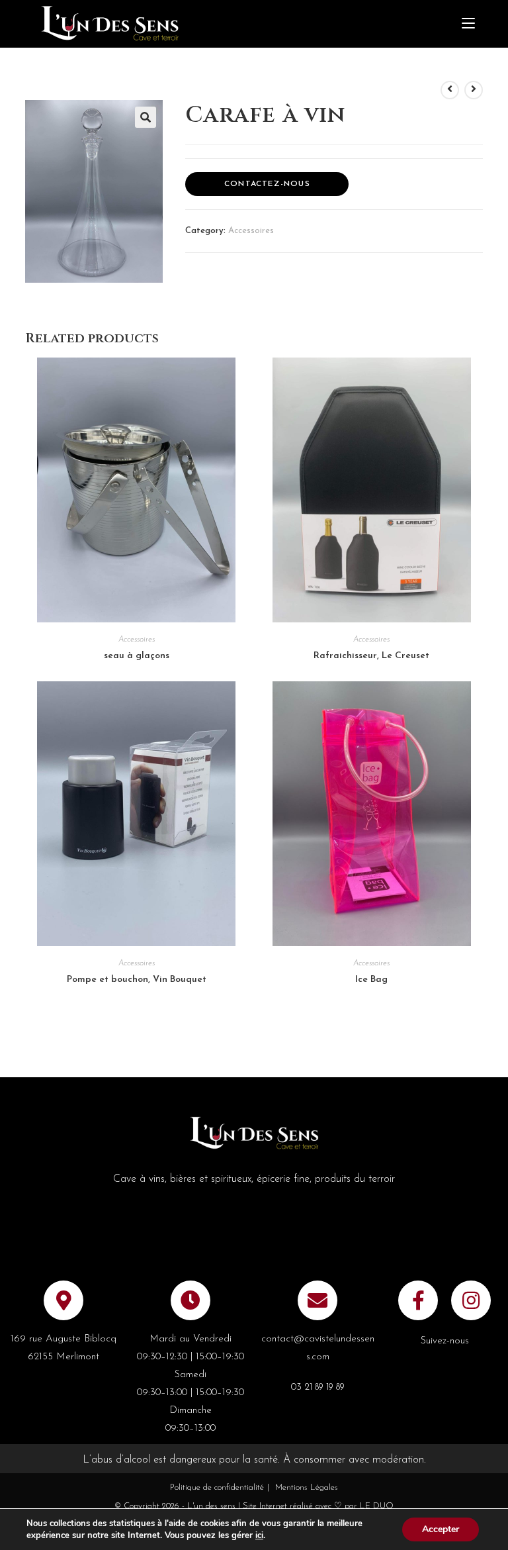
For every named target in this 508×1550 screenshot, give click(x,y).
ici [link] (259, 1535)
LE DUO (377, 1506)
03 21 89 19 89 (318, 1387)
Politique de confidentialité (217, 1487)
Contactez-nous (267, 184)
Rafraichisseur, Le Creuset (371, 656)
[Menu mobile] (468, 24)
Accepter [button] (440, 1529)
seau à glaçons (136, 656)
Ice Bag (371, 980)
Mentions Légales (306, 1487)
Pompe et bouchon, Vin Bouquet (136, 980)
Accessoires (251, 230)
